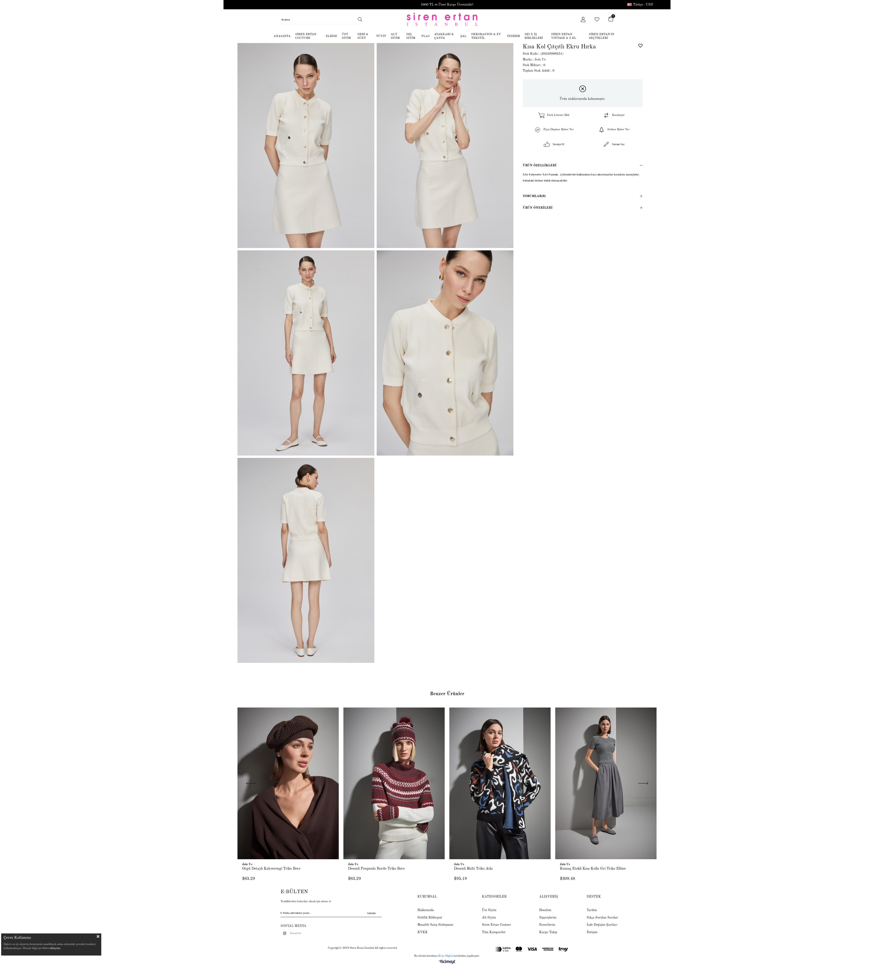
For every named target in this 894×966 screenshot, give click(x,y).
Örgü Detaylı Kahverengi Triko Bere (271, 869)
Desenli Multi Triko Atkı (473, 869)
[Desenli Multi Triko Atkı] (500, 783)
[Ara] (359, 19)
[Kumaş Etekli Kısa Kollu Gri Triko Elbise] (606, 783)
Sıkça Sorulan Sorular (602, 917)
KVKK (422, 932)
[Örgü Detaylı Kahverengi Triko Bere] (288, 783)
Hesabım (545, 910)
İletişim (592, 932)
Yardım (592, 910)
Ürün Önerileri (537, 207)
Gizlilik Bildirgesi (429, 917)
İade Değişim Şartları (602, 924)
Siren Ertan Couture (496, 924)
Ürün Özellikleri (539, 165)
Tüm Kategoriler (494, 932)
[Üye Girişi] (583, 19)
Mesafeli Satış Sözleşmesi (435, 924)
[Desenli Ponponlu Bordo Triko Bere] (394, 783)
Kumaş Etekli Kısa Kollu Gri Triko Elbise (593, 869)
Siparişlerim (547, 917)
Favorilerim (547, 924)
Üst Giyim (489, 910)
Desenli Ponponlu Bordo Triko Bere (376, 869)
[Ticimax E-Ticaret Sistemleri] (447, 962)
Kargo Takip (548, 932)
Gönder (371, 913)
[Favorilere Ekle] (640, 45)
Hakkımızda (425, 910)
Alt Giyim (489, 917)
